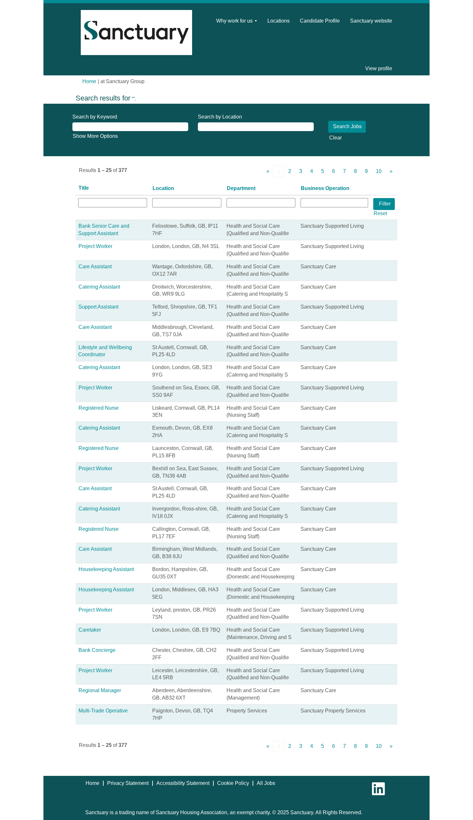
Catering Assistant (99, 287)
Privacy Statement (128, 783)
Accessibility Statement (182, 783)
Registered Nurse (99, 408)
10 (379, 171)
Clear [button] (335, 137)
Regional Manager (100, 690)
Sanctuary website (371, 21)
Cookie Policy (233, 783)
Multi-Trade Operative (103, 710)
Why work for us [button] (235, 21)
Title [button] (84, 188)
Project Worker (95, 246)
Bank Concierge (97, 650)
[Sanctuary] (136, 32)
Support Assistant (98, 307)
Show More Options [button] (95, 136)
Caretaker (90, 630)
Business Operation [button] (325, 188)
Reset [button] (380, 213)
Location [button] (163, 188)
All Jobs (266, 783)
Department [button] (241, 188)
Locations (278, 21)
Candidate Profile (320, 21)
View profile (378, 68)
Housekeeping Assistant (106, 569)
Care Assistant (95, 266)
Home (89, 81)
